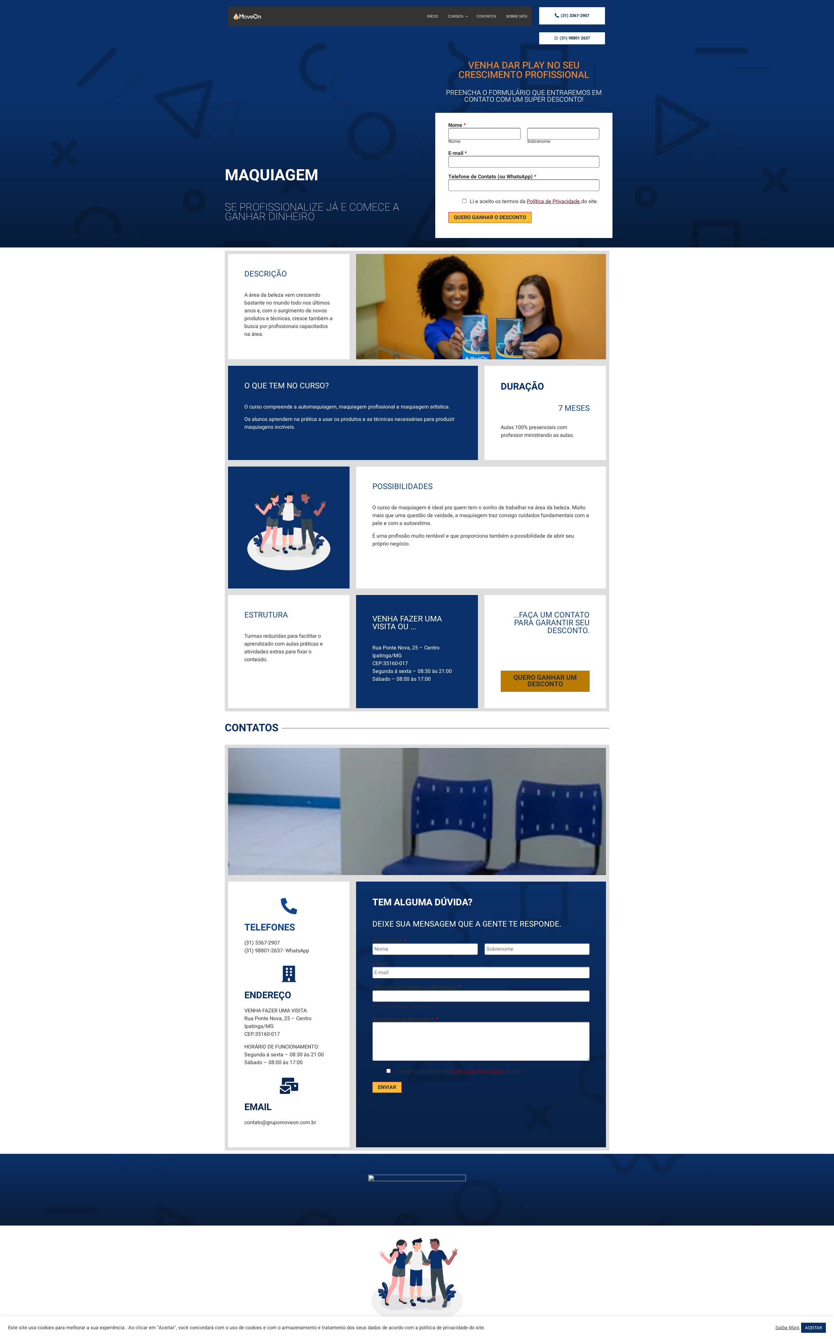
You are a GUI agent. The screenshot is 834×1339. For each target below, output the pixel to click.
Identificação (389, 940)
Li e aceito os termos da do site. (534, 201)
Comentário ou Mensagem (405, 1019)
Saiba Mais (787, 1328)
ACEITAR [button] (813, 1328)
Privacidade (566, 201)
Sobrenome (538, 142)
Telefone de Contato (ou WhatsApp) (492, 176)
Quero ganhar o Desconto (490, 217)
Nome (457, 125)
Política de (539, 201)
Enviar (387, 1087)
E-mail (457, 153)
